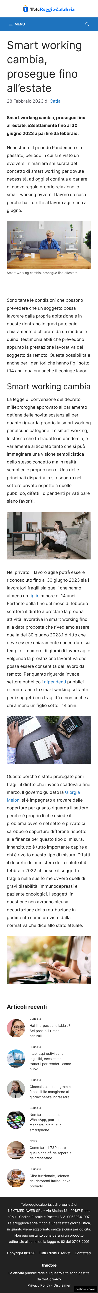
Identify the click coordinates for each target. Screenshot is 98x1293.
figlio (34, 595)
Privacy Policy (39, 1285)
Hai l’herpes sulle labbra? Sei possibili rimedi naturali (50, 1030)
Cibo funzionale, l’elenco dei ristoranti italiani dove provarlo (50, 1181)
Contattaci (83, 1253)
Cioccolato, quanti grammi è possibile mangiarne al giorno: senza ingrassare (51, 1092)
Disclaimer (62, 1285)
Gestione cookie (85, 1289)
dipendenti (55, 682)
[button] (87, 24)
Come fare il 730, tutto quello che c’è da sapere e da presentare (51, 1152)
